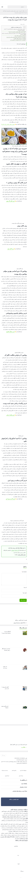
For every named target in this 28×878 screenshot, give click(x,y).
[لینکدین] (21, 785)
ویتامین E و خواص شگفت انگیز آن (19, 38)
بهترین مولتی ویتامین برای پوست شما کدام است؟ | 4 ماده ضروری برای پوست (13, 29)
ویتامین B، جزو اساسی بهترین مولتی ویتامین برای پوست (15, 37)
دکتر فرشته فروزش (16, 543)
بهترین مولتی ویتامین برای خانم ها (8, 124)
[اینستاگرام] (23, 785)
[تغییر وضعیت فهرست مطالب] (23, 27)
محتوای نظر (24, 564)
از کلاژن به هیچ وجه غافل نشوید (19, 35)
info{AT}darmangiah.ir (20, 751)
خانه (26, 11)
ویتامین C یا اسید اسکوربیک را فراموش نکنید (17, 39)
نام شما (25, 580)
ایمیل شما (25, 585)
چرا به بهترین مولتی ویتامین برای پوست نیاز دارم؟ (16, 31)
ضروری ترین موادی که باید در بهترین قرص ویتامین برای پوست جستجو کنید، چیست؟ (14, 33)
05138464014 (22, 749)
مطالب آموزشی (21, 11)
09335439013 (17, 749)
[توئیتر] (26, 785)
